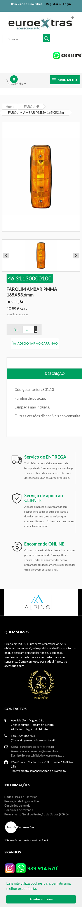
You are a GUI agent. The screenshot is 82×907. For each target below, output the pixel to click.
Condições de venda (17, 805)
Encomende (44, 543)
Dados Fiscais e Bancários (20, 797)
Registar (52, 4)
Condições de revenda (18, 810)
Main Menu (67, 80)
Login (67, 4)
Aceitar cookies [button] (41, 899)
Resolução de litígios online (21, 801)
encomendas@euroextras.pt (36, 751)
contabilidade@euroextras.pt (37, 755)
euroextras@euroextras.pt (32, 746)
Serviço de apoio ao (43, 498)
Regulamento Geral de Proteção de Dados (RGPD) (36, 814)
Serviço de (45, 456)
